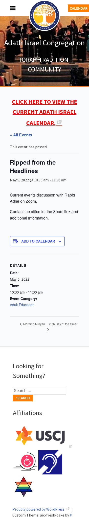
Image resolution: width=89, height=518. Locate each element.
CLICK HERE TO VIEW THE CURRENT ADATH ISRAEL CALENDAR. (44, 112)
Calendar (79, 8)
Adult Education (22, 304)
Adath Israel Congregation (44, 42)
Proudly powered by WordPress (38, 509)
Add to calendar (38, 241)
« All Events (21, 135)
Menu (7, 8)
